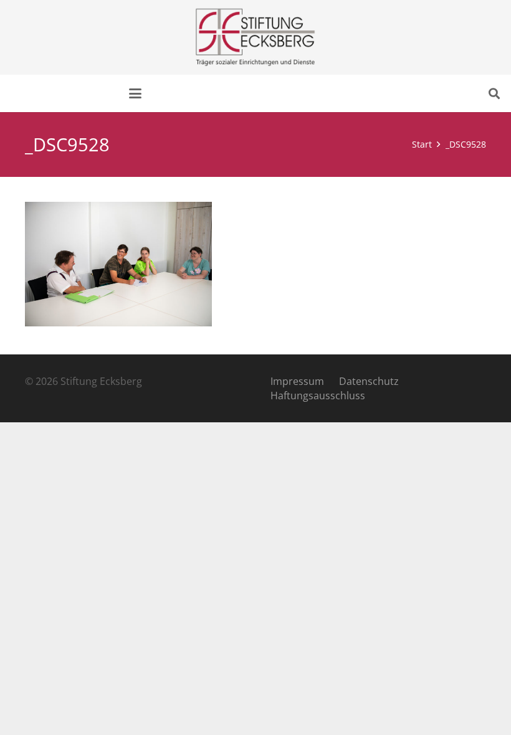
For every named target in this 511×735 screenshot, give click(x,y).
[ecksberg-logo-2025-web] (255, 37)
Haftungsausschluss (317, 395)
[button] (135, 93)
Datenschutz (369, 381)
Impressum (297, 381)
